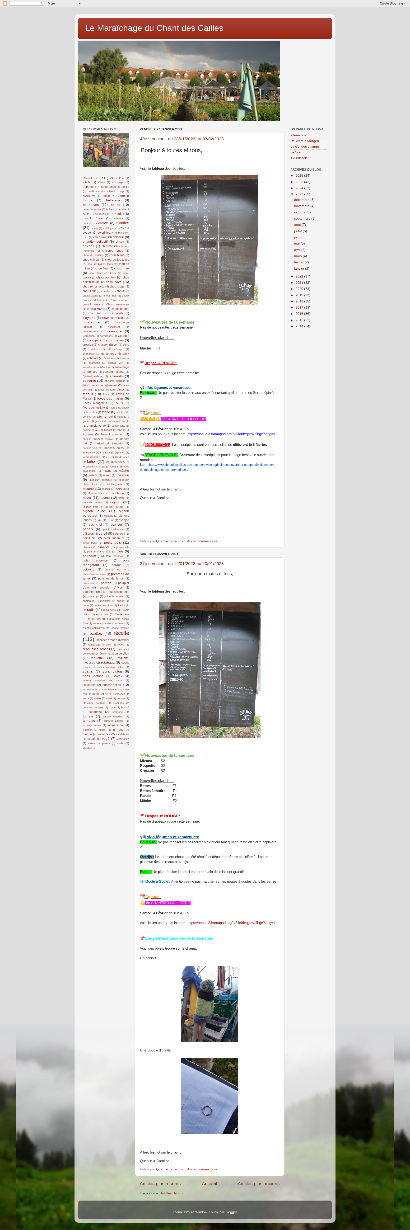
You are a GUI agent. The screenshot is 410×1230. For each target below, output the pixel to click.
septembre (302, 218)
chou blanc (116, 255)
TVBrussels (299, 158)
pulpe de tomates (114, 596)
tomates (89, 720)
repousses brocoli (96, 649)
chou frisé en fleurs (102, 273)
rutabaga (108, 662)
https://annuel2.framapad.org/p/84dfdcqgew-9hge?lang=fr (231, 923)
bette (106, 196)
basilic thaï (89, 195)
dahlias (94, 349)
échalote (92, 358)
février (299, 262)
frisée (106, 412)
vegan (92, 738)
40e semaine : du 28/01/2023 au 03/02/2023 (182, 139)
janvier (299, 268)
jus (108, 457)
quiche (120, 600)
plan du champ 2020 (99, 551)
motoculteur (122, 488)
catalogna (108, 228)
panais (88, 529)
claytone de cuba (113, 318)
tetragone (95, 712)
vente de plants (99, 743)
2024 (300, 188)
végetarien (123, 738)
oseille (110, 520)
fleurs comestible (94, 407)
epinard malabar (114, 371)
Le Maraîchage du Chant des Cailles (154, 28)
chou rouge (117, 286)
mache (107, 470)
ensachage (122, 367)
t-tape (112, 707)
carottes (122, 223)
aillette (101, 182)
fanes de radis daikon (111, 389)
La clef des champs (305, 146)
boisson (110, 209)
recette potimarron (94, 628)
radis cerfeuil (110, 609)
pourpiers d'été (92, 592)
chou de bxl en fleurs (100, 264)
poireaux (89, 556)
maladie (93, 475)
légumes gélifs (115, 462)
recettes (95, 633)
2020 (300, 289)
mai (297, 243)
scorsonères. (90, 689)
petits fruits (90, 542)
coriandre (114, 331)
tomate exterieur (113, 716)
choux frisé (109, 295)
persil (103, 533)
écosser (124, 358)
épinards (89, 380)
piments (103, 547)
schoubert (89, 685)
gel (111, 416)
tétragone (117, 712)
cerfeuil (118, 237)
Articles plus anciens (259, 1183)
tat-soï (125, 707)
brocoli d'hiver (93, 218)
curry (126, 344)
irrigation (105, 452)
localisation (89, 466)
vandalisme (122, 734)
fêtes (106, 394)
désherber (89, 353)
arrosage (118, 182)
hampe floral (118, 425)
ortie (99, 520)
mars (298, 256)
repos (120, 644)
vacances (104, 734)
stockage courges (94, 703)
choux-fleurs (96, 313)
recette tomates (120, 628)
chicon (120, 241)
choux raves (96, 309)
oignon (115, 502)
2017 (300, 307)
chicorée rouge (112, 250)
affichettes (89, 178)
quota (86, 605)
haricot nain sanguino (109, 443)
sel (106, 694)
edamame (94, 362)
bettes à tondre (92, 209)
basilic (125, 187)
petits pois (112, 542)
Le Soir (295, 152)
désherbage (115, 349)
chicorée (107, 246)
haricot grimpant (112, 434)
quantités (105, 600)
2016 (300, 314)
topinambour (115, 725)
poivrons (88, 569)
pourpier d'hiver (110, 587)
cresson (88, 344)
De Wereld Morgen (304, 141)
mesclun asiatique (100, 479)
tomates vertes (92, 725)
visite (120, 743)
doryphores (108, 353)
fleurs (119, 403)
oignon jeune (94, 511)
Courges (123, 336)
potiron (106, 583)
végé (105, 738)
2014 (300, 326)
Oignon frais (90, 506)
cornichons (106, 336)
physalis (87, 547)
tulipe (102, 729)
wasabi (87, 747)
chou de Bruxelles (117, 259)
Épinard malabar (93, 376)
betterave (113, 200)
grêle (126, 421)
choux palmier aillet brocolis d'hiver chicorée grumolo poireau (106, 300)
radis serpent (97, 619)
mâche (124, 470)
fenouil (88, 394)
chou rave (113, 282)
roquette (96, 658)
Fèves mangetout (95, 403)
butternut (118, 218)
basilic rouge (116, 191)
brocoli (116, 214)
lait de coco (122, 457)
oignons (108, 515)
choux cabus (90, 295)
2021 (300, 282)
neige (121, 497)
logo (102, 466)
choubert (106, 291)
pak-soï (116, 524)
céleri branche (107, 232)
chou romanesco (94, 286)
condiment (114, 326)
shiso (97, 698)
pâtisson (88, 533)
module (106, 488)
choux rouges (120, 309)
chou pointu (105, 277)
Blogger (231, 1212)
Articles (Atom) (172, 1193)
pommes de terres (111, 578)
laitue (91, 461)
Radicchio (123, 605)
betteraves (91, 205)
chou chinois (91, 259)
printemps (93, 596)
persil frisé (119, 533)
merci (106, 475)
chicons (88, 246)
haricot (108, 430)
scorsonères (111, 685)
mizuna (88, 488)
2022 (300, 276)
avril (297, 250)
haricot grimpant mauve (98, 439)
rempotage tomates (99, 644)
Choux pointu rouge (117, 304)
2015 (300, 320)
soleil (109, 698)
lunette (114, 466)
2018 (300, 301)
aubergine (89, 187)
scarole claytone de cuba (102, 680)
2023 (300, 194)
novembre (302, 206)
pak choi (95, 524)
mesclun (122, 475)
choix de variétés (93, 255)
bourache (100, 213)
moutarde (118, 493)
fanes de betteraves (104, 385)
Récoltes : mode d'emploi (112, 640)
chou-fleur (89, 291)
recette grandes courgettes (109, 623)
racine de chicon (103, 605)
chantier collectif (95, 241)
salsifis (88, 671)
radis (90, 610)
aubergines (108, 187)
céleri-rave (100, 237)
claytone (89, 318)
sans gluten (112, 671)
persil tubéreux (113, 538)
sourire (121, 698)
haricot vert (90, 448)
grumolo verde (96, 425)
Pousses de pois (118, 592)
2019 (300, 295)
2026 (300, 175)
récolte (121, 633)
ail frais (119, 178)
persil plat (89, 538)
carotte (103, 223)
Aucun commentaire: (203, 541)
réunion (103, 653)
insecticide (89, 452)
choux (121, 291)
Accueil (209, 1183)
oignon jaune (114, 507)
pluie (120, 551)
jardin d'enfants (92, 457)
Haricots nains (114, 448)
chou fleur (101, 268)
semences (119, 694)
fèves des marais (110, 398)
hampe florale (91, 430)
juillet (298, 231)
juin (297, 237)
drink (126, 353)
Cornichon (89, 336)
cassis (94, 228)
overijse (124, 520)
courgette (94, 340)
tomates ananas (114, 720)
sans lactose (93, 676)
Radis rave (122, 614)
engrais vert (115, 362)
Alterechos (298, 135)
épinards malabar (115, 380)
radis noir (102, 614)
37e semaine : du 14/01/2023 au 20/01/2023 (182, 563)
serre (86, 698)
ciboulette (117, 313)
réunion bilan (120, 653)
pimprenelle (122, 547)
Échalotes (109, 358)
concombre (91, 322)
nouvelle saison (92, 502)
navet (87, 498)
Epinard (92, 371)
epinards (116, 376)
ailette (87, 182)
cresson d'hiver (108, 344)
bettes (115, 205)
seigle (96, 694)
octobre (300, 212)
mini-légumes (114, 484)
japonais (120, 452)
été (84, 385)
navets (105, 498)
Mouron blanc (96, 493)
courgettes (116, 340)
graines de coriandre (106, 421)
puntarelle (88, 600)
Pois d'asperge (115, 556)
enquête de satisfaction (96, 367)
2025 (300, 182)
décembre (302, 200)
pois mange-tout (95, 560)
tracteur (87, 729)
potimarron (89, 583)
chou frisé (121, 268)
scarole (118, 676)
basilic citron (95, 191)
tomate (88, 716)
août (298, 224)
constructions (90, 331)
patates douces (113, 529)
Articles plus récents (160, 1183)
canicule (87, 223)
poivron (116, 565)
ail (103, 178)
